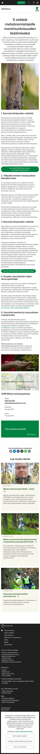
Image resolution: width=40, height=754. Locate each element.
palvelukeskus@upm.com (15, 403)
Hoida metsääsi (9, 633)
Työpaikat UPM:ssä (8, 698)
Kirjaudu (21, 2)
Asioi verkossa (8, 635)
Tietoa (6, 640)
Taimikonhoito (6, 658)
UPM (2, 696)
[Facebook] (18, 451)
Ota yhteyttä (8, 644)
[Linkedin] (14, 451)
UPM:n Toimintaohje (8, 702)
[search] (34, 2)
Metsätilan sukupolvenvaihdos (11, 662)
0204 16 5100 (10, 400)
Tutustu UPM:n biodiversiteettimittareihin (18, 271)
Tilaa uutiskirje (6, 676)
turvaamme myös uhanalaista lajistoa (15, 308)
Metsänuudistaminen (8, 656)
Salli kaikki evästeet (20, 736)
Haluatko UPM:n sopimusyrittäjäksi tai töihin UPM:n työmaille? (18, 682)
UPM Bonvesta (6, 693)
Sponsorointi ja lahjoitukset (10, 700)
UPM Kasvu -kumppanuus (12, 637)
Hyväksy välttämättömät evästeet (20, 741)
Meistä (6, 642)
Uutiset (4, 670)
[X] (21, 451)
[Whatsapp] (25, 451)
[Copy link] (10, 451)
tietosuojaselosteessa (24, 731)
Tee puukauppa (9, 630)
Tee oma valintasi (20, 747)
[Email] (29, 451)
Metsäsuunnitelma (8, 660)
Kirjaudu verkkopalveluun (10, 652)
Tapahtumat (6, 672)
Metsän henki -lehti (8, 674)
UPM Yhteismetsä (7, 691)
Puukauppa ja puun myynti (10, 654)
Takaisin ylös (9, 626)
